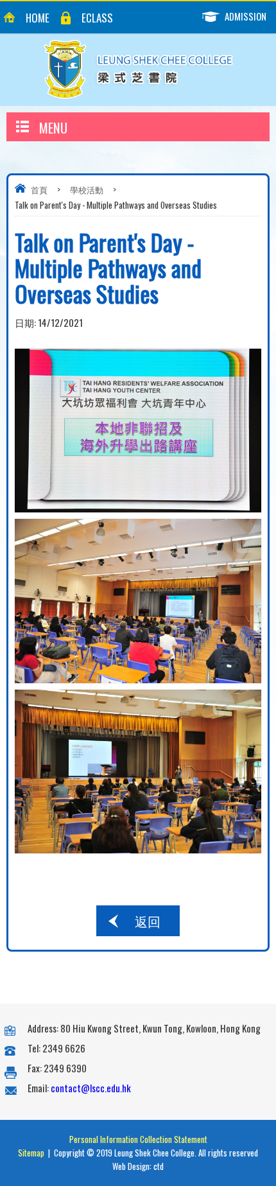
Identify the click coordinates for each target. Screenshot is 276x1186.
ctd (158, 1166)
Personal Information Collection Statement (138, 1139)
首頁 (39, 189)
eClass (97, 18)
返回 (147, 920)
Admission (245, 16)
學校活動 (86, 189)
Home (37, 18)
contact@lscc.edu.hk (91, 1088)
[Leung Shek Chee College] (138, 70)
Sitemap (31, 1152)
